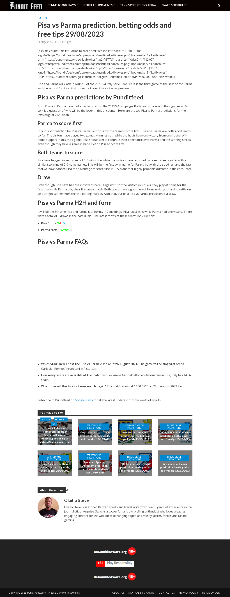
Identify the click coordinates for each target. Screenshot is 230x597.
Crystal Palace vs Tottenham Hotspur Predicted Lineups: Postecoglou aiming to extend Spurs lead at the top (55, 437)
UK (53, 423)
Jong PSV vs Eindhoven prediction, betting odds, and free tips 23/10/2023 (175, 436)
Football (60, 419)
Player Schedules (173, 5)
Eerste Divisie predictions (94, 426)
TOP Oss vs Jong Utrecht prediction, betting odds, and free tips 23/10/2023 (135, 467)
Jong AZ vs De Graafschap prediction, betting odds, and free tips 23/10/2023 (95, 436)
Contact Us (167, 592)
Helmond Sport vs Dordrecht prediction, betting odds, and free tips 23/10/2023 (95, 467)
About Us (118, 592)
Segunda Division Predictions (134, 426)
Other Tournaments (97, 5)
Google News (84, 400)
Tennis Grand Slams (62, 5)
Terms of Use (211, 592)
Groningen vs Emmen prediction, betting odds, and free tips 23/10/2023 (175, 467)
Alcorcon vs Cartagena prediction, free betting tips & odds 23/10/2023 (135, 436)
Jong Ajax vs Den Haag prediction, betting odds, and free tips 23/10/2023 (55, 467)
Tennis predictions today (138, 5)
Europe (42, 18)
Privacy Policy (188, 592)
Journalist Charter (141, 592)
